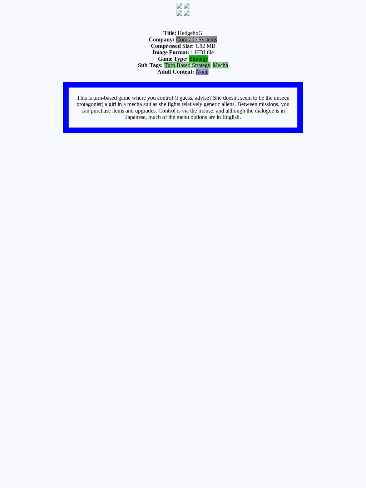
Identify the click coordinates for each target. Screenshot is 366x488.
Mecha (220, 65)
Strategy (198, 59)
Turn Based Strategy (187, 65)
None (202, 72)
